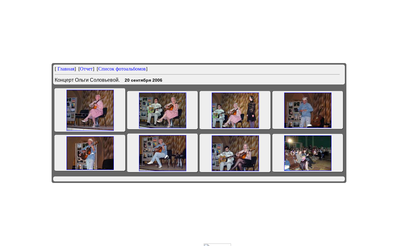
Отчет (86, 68)
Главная (65, 68)
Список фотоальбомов (122, 68)
